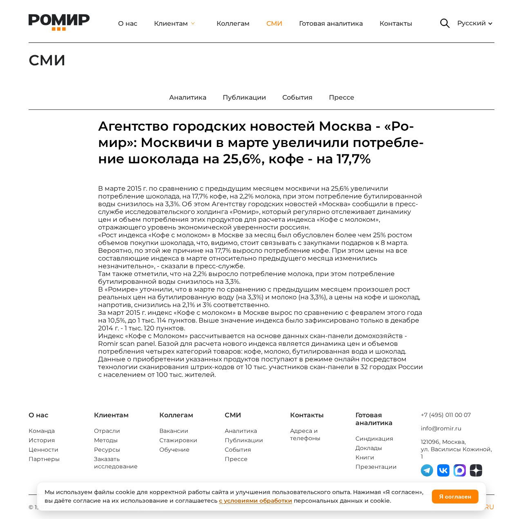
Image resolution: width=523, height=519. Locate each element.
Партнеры (44, 459)
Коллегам (233, 23)
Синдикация (374, 438)
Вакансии (173, 430)
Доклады (368, 448)
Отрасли (107, 430)
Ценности (43, 449)
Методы (106, 440)
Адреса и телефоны (305, 434)
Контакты (396, 23)
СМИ (274, 23)
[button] (444, 23)
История (42, 440)
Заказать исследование (116, 462)
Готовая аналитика (331, 23)
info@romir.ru (441, 428)
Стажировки (178, 440)
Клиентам (171, 23)
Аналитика (241, 430)
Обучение (174, 449)
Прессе (236, 459)
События (238, 449)
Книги (364, 457)
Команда (42, 430)
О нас (127, 23)
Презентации (376, 466)
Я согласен (455, 496)
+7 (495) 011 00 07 (446, 415)
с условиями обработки (255, 500)
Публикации (244, 440)
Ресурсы (107, 449)
